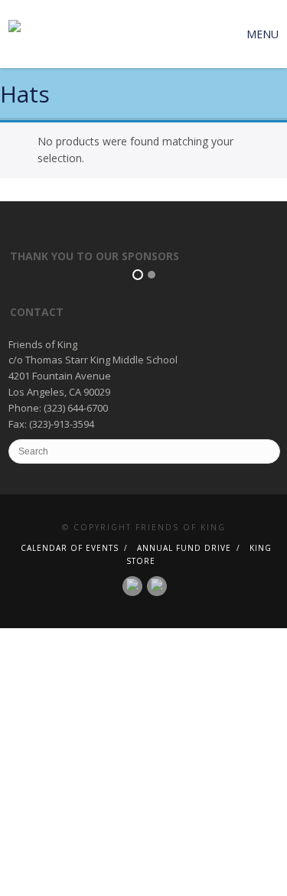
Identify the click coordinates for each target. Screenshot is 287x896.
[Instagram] (157, 584)
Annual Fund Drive (184, 547)
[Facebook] (132, 584)
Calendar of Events (70, 547)
